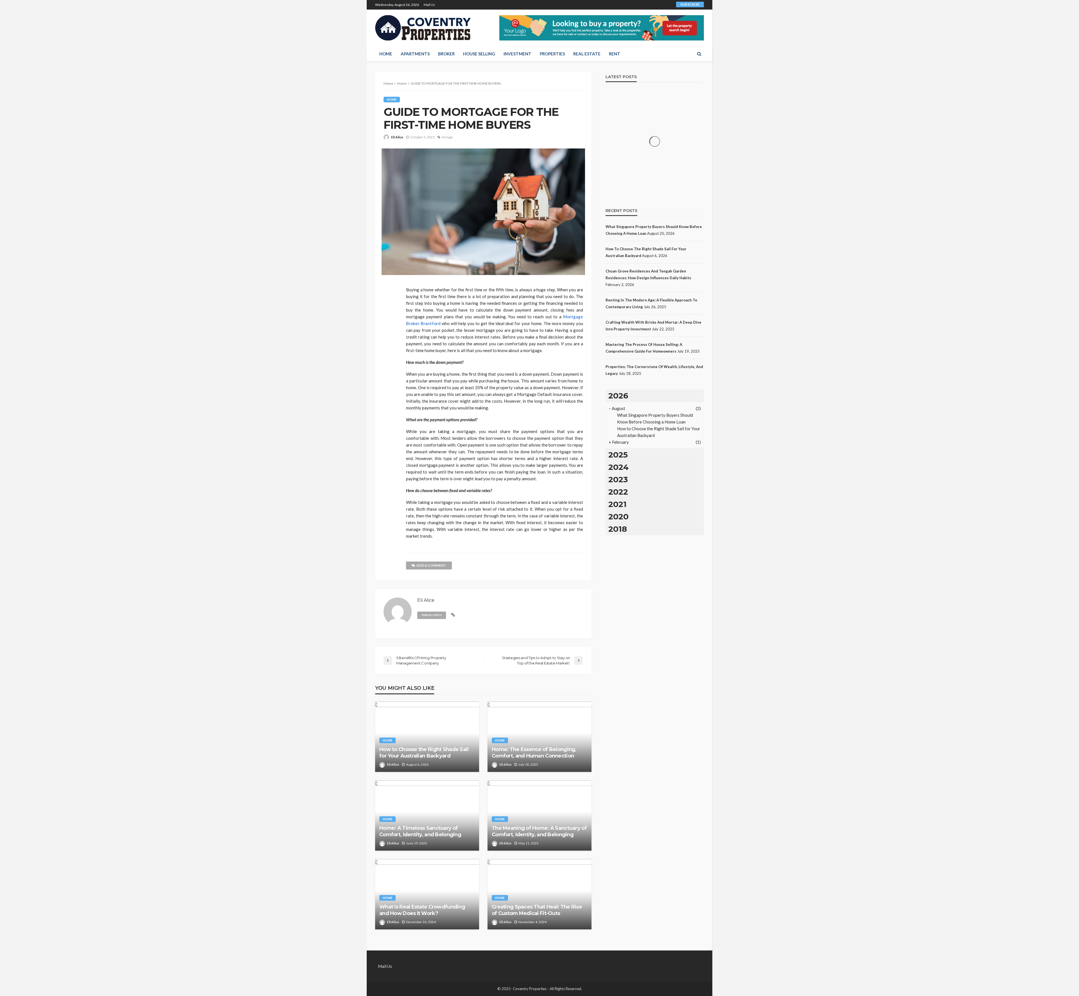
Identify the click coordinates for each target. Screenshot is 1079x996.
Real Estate (586, 53)
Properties (552, 53)
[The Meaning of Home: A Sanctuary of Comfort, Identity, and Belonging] (539, 815)
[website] (453, 614)
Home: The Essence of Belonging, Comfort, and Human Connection (534, 752)
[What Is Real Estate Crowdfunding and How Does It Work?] (427, 894)
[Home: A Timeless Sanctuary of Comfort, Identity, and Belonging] (427, 815)
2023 (618, 479)
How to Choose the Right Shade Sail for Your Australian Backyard (424, 752)
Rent (614, 53)
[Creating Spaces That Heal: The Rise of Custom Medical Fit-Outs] (539, 894)
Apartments (415, 53)
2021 (617, 504)
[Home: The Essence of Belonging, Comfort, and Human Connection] (539, 737)
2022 (618, 492)
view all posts (431, 615)
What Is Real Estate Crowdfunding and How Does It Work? (422, 910)
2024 (618, 467)
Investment (517, 53)
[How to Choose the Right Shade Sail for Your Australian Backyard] (427, 737)
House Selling (479, 53)
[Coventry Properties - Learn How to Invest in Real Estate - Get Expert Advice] (423, 27)
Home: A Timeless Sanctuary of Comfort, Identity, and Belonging (420, 831)
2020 (618, 516)
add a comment (431, 565)
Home (385, 53)
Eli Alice (397, 137)
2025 (618, 454)
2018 (617, 529)
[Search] (699, 53)
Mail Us (429, 5)
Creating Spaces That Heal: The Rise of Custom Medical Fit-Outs (537, 910)
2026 (618, 395)
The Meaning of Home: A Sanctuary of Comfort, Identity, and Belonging (539, 831)
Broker (446, 53)
